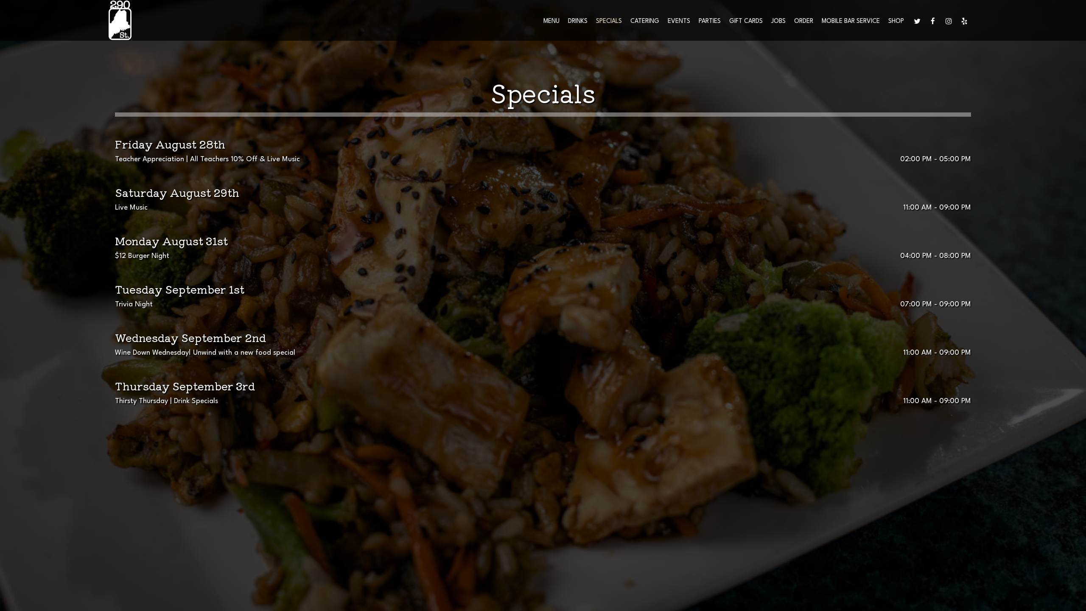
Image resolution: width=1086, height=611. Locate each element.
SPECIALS (609, 21)
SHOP (896, 21)
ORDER (803, 21)
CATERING (644, 21)
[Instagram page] (948, 21)
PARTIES (710, 21)
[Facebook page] (933, 21)
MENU (551, 21)
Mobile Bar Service (851, 21)
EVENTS (679, 21)
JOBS (778, 21)
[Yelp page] (964, 21)
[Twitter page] (917, 21)
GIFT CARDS (746, 21)
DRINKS (578, 21)
